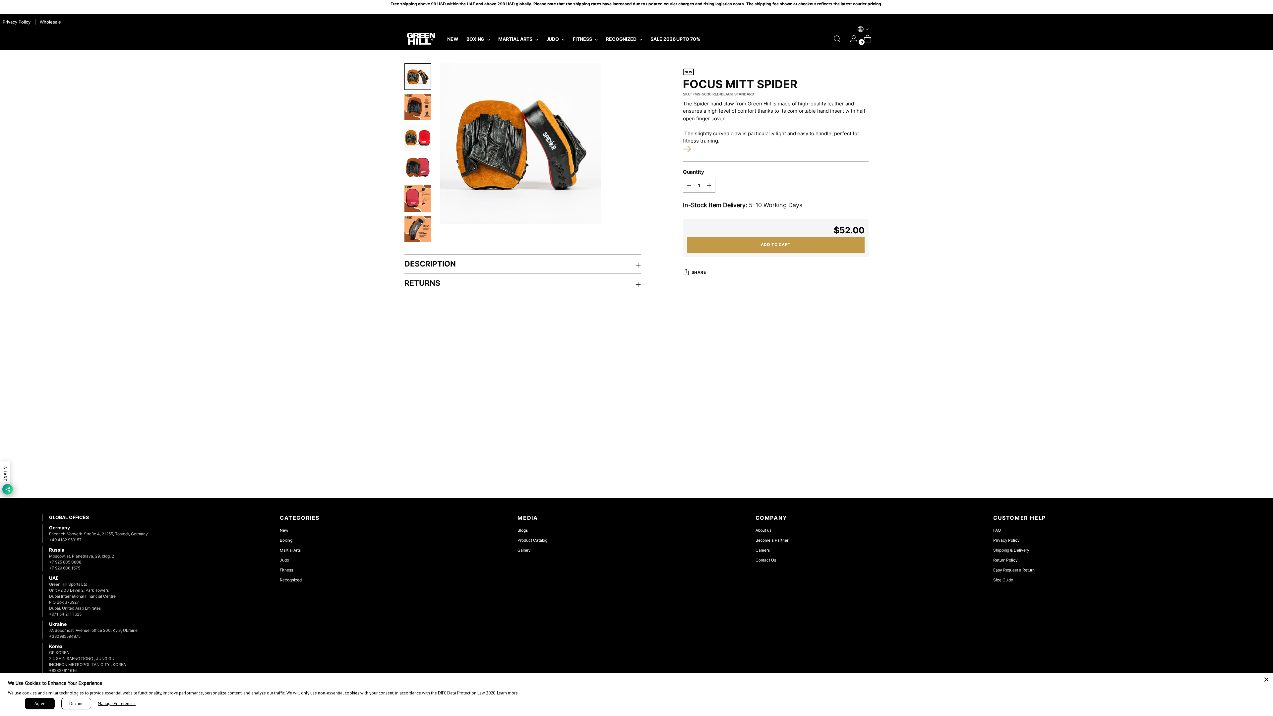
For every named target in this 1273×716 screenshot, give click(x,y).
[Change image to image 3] (417, 137)
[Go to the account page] (851, 38)
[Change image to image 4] (417, 168)
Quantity (693, 172)
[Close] (1266, 679)
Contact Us (766, 560)
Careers (763, 550)
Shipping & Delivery (1011, 550)
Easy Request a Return (1014, 569)
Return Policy (1005, 560)
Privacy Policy (1006, 540)
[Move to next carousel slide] (1225, 351)
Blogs (522, 530)
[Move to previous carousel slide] (1210, 351)
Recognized (291, 579)
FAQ (997, 530)
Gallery (524, 550)
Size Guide (1003, 579)
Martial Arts (290, 550)
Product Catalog (532, 540)
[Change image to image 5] (417, 198)
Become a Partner (772, 540)
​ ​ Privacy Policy (16, 22)
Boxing (286, 540)
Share (699, 272)
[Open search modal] (837, 38)
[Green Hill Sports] (421, 39)
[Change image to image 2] (417, 107)
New (284, 530)
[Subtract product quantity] (689, 185)
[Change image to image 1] (417, 76)
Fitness (286, 569)
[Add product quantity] (709, 185)
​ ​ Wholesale (49, 22)
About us (763, 530)
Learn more (507, 693)
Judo (284, 560)
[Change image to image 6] (417, 229)
